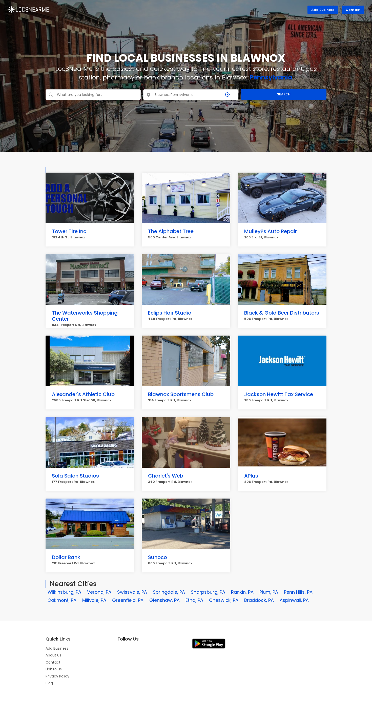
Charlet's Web (165, 475)
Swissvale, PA (132, 592)
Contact (353, 9)
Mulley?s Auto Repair (270, 231)
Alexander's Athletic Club (83, 394)
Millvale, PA (94, 600)
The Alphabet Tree (171, 231)
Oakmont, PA (62, 600)
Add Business (322, 9)
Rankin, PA (242, 592)
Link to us (54, 669)
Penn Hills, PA (298, 592)
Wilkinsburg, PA (64, 592)
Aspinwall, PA (294, 600)
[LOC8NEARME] (28, 9)
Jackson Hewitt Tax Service (278, 394)
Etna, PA (194, 600)
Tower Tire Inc (69, 231)
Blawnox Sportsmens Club (181, 394)
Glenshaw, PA (164, 600)
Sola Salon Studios (75, 475)
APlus (251, 475)
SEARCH (284, 94)
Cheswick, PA (223, 600)
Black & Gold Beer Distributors (281, 312)
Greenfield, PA (127, 600)
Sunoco (157, 557)
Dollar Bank (66, 557)
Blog (49, 683)
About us (53, 655)
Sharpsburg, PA (208, 592)
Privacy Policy (57, 676)
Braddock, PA (259, 600)
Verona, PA (99, 592)
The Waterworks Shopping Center (85, 315)
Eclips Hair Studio (169, 312)
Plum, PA (268, 592)
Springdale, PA (169, 592)
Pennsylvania (271, 77)
